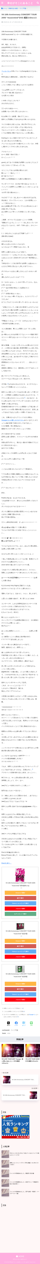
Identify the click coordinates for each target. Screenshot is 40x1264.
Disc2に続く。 (6, 863)
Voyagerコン (32, 1014)
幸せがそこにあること (20, 2)
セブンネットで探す (20, 914)
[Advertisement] (20, 1228)
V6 (9, 1033)
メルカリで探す (20, 908)
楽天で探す (20, 898)
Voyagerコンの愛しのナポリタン (12, 420)
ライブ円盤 (14, 1030)
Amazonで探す (20, 893)
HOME (21, 1256)
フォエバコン (6, 71)
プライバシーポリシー (20, 1259)
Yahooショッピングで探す (20, 903)
